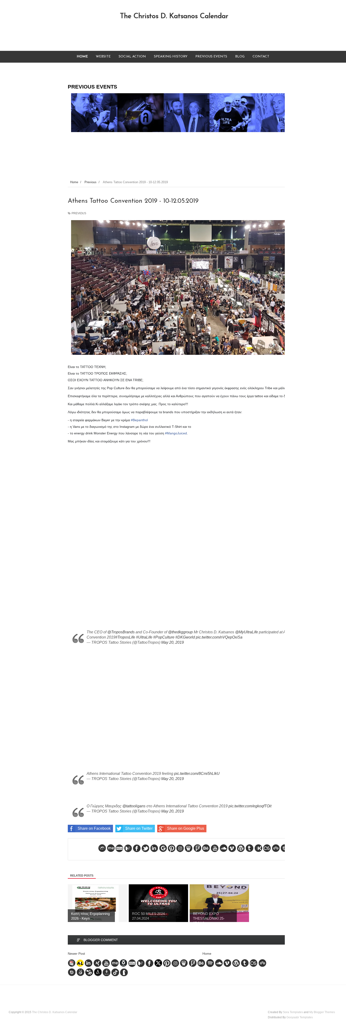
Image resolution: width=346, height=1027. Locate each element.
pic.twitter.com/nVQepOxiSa (219, 637)
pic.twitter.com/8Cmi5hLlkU (197, 774)
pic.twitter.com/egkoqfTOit (250, 806)
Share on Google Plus (185, 828)
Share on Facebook (94, 828)
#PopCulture (163, 637)
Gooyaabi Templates (299, 1017)
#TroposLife (125, 637)
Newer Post (76, 953)
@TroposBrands (121, 632)
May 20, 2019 (172, 642)
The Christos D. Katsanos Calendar (174, 16)
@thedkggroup (180, 632)
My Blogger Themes (322, 1012)
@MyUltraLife (246, 632)
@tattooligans (133, 806)
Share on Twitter (139, 828)
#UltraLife (144, 637)
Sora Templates (293, 1012)
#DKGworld (185, 637)
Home (206, 953)
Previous (79, 213)
